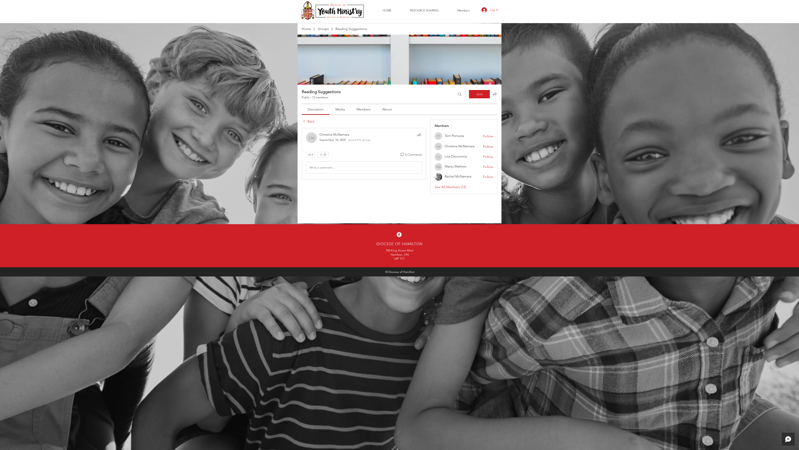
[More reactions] (323, 154)
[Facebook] (399, 234)
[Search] (459, 94)
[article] (364, 154)
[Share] (419, 134)
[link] (316, 109)
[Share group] (494, 93)
